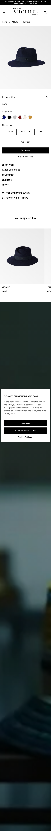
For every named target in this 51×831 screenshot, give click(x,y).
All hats (15, 22)
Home (4, 22)
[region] (25, 415)
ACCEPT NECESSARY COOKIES (25, 430)
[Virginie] (22, 256)
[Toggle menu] (4, 11)
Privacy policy (9, 414)
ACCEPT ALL (25, 423)
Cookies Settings (25, 437)
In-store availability (25, 157)
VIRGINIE (6, 287)
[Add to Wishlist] (46, 97)
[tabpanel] (25, 260)
